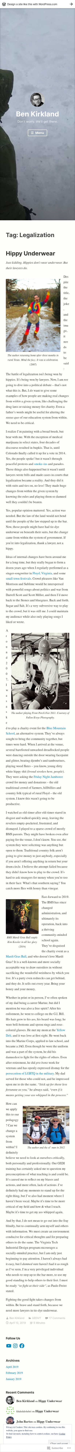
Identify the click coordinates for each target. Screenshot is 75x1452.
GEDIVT (36, 1318)
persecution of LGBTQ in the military (30, 1073)
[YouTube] (9, 1346)
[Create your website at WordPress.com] (37, 4)
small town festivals (18, 578)
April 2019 (12, 1367)
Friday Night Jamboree (48, 777)
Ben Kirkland (37, 114)
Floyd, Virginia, (43, 573)
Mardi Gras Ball (16, 956)
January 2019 (13, 1379)
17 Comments (57, 1318)
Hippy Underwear (30, 253)
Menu (39, 133)
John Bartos (24, 1421)
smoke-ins (41, 464)
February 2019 (14, 1373)
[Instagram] (15, 1346)
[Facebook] (22, 1346)
